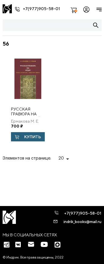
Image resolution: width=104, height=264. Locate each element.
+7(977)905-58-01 (41, 8)
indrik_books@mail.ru (82, 221)
